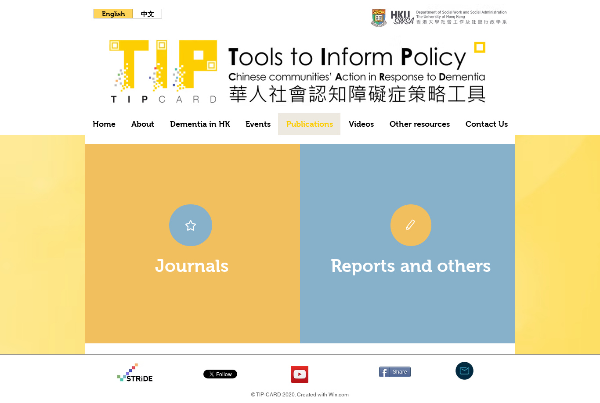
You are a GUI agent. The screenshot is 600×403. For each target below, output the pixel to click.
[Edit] (410, 225)
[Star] (190, 225)
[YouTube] (299, 374)
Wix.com (339, 395)
